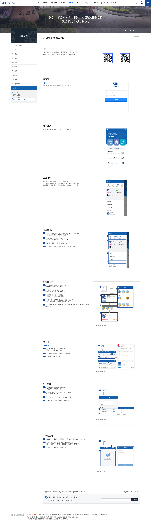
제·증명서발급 (85, 514)
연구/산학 (79, 3)
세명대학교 (8, 3)
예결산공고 (76, 514)
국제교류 (14, 71)
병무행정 (14, 75)
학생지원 (14, 50)
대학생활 (71, 3)
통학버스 (14, 67)
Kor (136, 3)
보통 (62, 500)
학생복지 (14, 58)
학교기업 (114, 3)
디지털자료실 (16, 97)
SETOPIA (15, 92)
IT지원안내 (15, 88)
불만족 (67, 500)
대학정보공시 (67, 514)
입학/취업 (45, 3)
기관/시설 (87, 3)
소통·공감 (105, 3)
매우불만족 (74, 500)
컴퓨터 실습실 (16, 95)
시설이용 (14, 62)
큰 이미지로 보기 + (101, 325)
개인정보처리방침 (31, 514)
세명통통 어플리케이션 (19, 100)
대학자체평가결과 (56, 514)
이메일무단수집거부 (44, 514)
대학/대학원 (54, 3)
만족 (57, 500)
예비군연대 (15, 80)
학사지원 (63, 3)
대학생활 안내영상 (17, 45)
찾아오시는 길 (103, 514)
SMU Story (97, 3)
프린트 (136, 37)
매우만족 (52, 500)
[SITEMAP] (148, 3)
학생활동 (14, 54)
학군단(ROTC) (16, 84)
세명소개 (37, 3)
